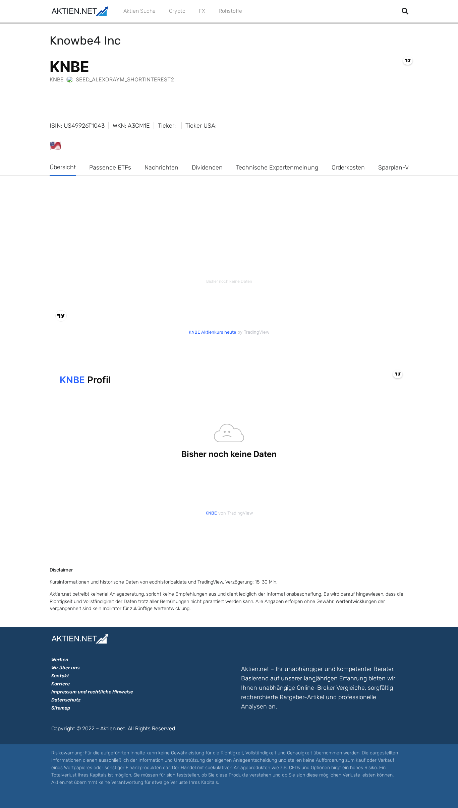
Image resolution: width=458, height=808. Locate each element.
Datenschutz (65, 700)
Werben (59, 660)
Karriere (60, 684)
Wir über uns (65, 668)
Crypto (177, 11)
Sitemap (60, 708)
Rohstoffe (230, 11)
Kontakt (60, 676)
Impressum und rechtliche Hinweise (92, 692)
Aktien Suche (139, 11)
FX (202, 11)
